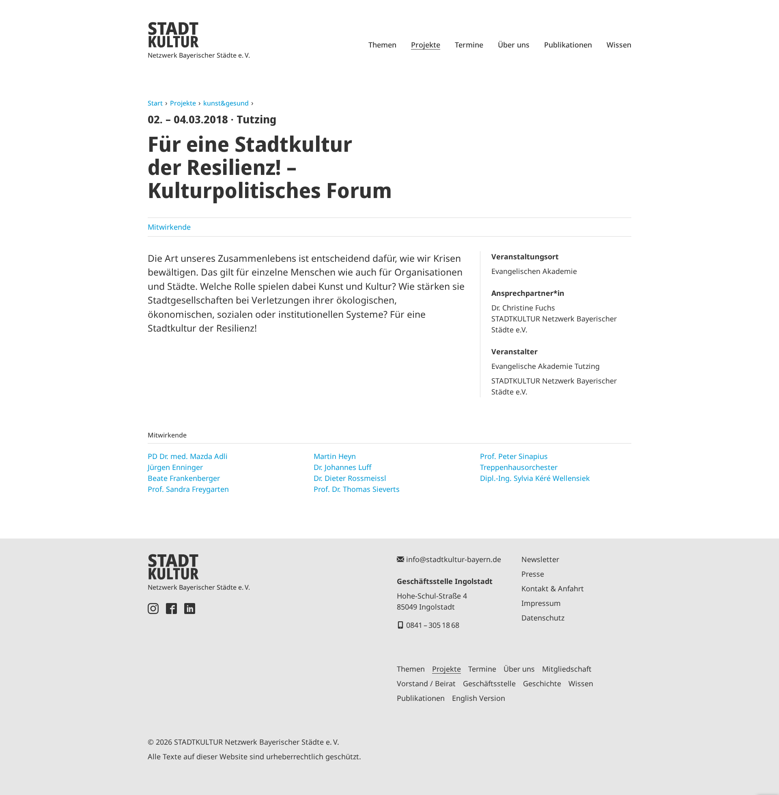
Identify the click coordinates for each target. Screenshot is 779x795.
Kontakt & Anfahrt (552, 588)
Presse (532, 574)
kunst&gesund (226, 103)
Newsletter (540, 559)
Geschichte (542, 683)
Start (155, 103)
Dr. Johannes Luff (342, 467)
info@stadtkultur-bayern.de (453, 559)
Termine (469, 45)
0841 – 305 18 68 (432, 625)
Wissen (619, 45)
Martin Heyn (335, 456)
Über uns (513, 45)
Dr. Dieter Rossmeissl (350, 478)
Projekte (425, 45)
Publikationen (568, 45)
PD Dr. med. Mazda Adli (188, 456)
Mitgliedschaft (567, 669)
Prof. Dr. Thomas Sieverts (357, 489)
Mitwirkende (169, 227)
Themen (382, 45)
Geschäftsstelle (489, 683)
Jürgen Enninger (175, 467)
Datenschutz (542, 618)
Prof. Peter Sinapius (514, 456)
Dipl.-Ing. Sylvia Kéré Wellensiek (535, 478)
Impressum (541, 603)
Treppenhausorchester (518, 467)
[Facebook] (171, 660)
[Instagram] (153, 660)
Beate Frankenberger (184, 478)
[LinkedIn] (189, 660)
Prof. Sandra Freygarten (188, 489)
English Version (478, 698)
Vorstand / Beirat (426, 683)
